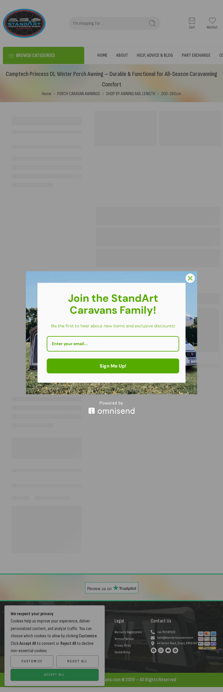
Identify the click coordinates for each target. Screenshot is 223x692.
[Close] (190, 278)
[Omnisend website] (111, 407)
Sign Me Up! (113, 366)
